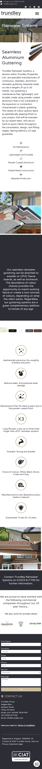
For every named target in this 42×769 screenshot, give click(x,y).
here (21, 744)
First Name (6, 641)
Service (4, 669)
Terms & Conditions (26, 725)
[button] (37, 13)
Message (5, 676)
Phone (4, 662)
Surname (5, 648)
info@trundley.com (15, 718)
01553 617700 (10, 715)
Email (3, 655)
